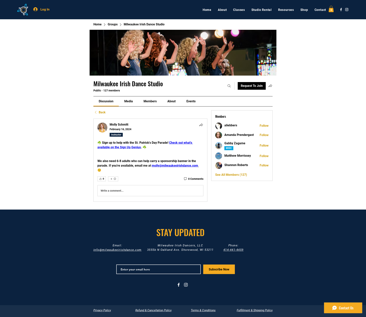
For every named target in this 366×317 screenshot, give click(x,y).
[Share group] (270, 85)
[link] (106, 101)
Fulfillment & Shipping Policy (255, 310)
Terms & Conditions (203, 310)
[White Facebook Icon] (341, 9)
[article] (150, 160)
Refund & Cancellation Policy (153, 310)
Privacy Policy (102, 310)
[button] (331, 9)
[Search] (229, 86)
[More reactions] (113, 178)
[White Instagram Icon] (347, 9)
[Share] (201, 125)
